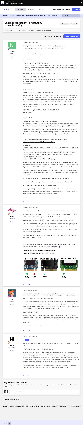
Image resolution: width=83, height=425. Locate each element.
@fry (27, 340)
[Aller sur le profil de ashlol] (12, 339)
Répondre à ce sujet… (18, 391)
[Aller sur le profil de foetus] (12, 210)
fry (12, 299)
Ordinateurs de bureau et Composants (40, 30)
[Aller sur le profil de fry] (12, 293)
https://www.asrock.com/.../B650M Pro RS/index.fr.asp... (39, 142)
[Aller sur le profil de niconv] (5, 30)
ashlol (12, 345)
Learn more (3, 3)
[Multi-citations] (23, 201)
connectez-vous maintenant (57, 385)
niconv (11, 30)
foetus (12, 216)
